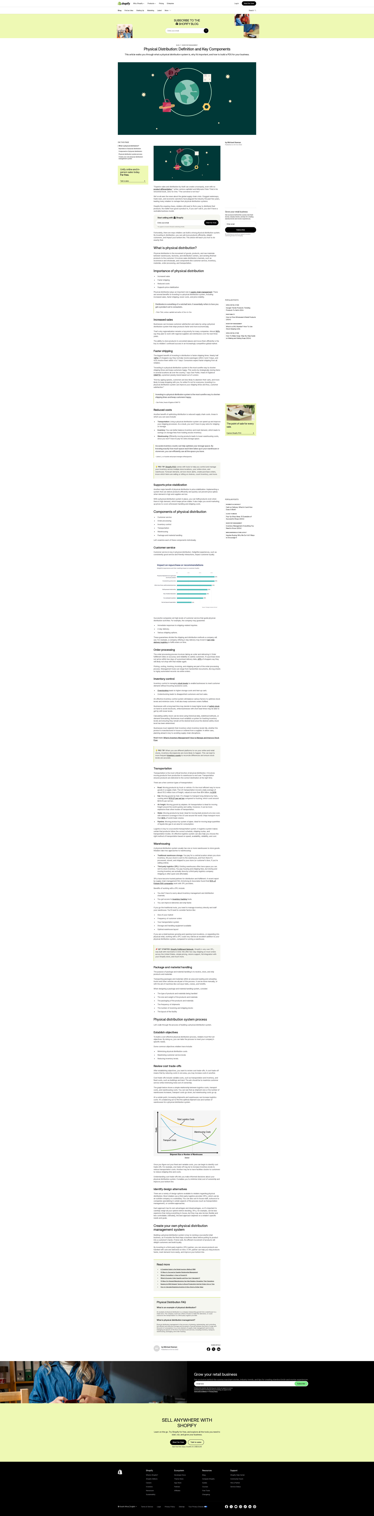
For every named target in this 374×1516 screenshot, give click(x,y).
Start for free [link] (211, 223)
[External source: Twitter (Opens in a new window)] (213, 1349)
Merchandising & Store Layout (236, 532)
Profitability (230, 314)
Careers (148, 1483)
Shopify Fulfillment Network (182, 949)
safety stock (214, 706)
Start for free (249, 3)
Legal (159, 1507)
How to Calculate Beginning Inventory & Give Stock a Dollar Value (182, 1287)
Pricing (161, 3)
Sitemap (182, 1507)
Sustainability (150, 1494)
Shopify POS (170, 467)
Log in (236, 3)
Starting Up (140, 10)
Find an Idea (128, 10)
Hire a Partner (235, 1483)
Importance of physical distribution (130, 148)
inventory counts (174, 755)
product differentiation (163, 189)
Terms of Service (147, 1507)
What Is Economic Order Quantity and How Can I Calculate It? (180, 1278)
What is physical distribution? (129, 146)
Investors (149, 1487)
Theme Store (178, 1479)
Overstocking (162, 690)
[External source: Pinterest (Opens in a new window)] (254, 1506)
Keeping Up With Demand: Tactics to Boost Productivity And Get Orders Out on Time (187, 1284)
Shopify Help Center (237, 1475)
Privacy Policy (213, 1391)
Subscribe (240, 230)
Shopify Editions (151, 1479)
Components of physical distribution (130, 151)
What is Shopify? (152, 1475)
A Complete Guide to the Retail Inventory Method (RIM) (178, 1269)
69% (200, 659)
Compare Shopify (208, 1479)
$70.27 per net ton (176, 798)
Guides (204, 1483)
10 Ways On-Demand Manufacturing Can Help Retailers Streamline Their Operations (187, 1281)
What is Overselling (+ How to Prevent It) (174, 1275)
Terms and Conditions (200, 1391)
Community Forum (236, 1479)
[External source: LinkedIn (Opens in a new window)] (218, 1349)
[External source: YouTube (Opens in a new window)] (235, 1506)
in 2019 (213, 792)
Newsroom (150, 1491)
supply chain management (201, 292)
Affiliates (177, 1491)
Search (251, 10)
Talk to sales (196, 1442)
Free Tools (206, 1491)
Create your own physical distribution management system (131, 157)
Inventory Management (190, 45)
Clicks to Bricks (231, 513)
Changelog (206, 1494)
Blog (119, 10)
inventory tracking (179, 899)
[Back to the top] (120, 1472)
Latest (159, 10)
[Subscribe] (206, 30)
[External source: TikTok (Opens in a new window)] (245, 1506)
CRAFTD (157, 375)
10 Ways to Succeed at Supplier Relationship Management (179, 1272)
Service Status (235, 1487)
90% (218, 331)
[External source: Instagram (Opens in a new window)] (240, 1506)
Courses (205, 1487)
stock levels (183, 683)
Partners (177, 1487)
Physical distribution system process (130, 154)
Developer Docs (180, 1475)
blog (178, 45)
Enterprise (170, 3)
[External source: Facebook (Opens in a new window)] (208, 1349)
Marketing (150, 10)
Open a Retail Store (232, 305)
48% (156, 358)
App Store (177, 1483)
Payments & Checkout (233, 504)
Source (187, 1157)
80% (163, 818)
